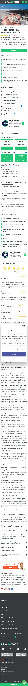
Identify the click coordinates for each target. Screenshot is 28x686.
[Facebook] (3, 649)
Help (2, 614)
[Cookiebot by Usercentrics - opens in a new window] (20, 326)
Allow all (14, 354)
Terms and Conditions (7, 597)
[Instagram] (10, 649)
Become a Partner (5, 611)
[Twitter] (25, 649)
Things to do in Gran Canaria (8, 624)
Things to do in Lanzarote (7, 621)
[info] (26, 152)
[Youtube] (18, 649)
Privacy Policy (4, 600)
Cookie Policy (4, 604)
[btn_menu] (2, 2)
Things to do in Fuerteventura (9, 628)
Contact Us (4, 607)
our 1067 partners (10, 333)
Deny (14, 359)
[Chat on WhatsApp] (14, 565)
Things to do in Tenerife (7, 617)
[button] (1, 14)
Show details (20, 349)
